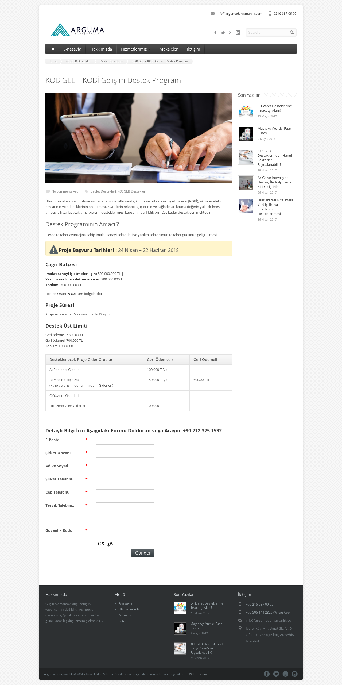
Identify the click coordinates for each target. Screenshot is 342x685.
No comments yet (65, 191)
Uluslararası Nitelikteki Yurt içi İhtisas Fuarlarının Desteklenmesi (275, 207)
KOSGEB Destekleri (132, 191)
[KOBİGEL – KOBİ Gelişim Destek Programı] (138, 138)
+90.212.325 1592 (202, 430)
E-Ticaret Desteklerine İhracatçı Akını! (275, 108)
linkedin (238, 32)
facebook (215, 32)
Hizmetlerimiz (134, 49)
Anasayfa (72, 49)
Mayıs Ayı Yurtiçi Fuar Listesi (274, 130)
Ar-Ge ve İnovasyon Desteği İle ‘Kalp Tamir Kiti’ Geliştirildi (275, 182)
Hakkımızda (101, 49)
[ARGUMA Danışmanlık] (74, 34)
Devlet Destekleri (103, 191)
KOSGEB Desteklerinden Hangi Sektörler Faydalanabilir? (275, 157)
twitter (223, 32)
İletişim (193, 49)
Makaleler (169, 49)
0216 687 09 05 (285, 13)
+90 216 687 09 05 (259, 604)
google (230, 32)
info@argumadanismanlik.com (239, 13)
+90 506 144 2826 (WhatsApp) (268, 612)
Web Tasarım (198, 674)
